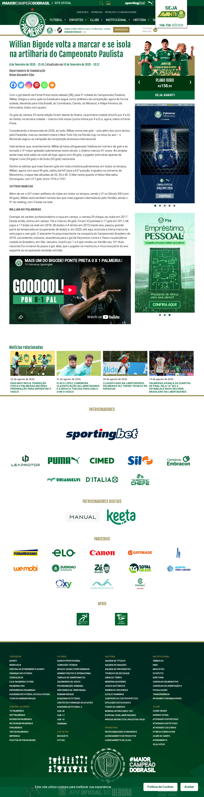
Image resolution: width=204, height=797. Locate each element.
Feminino (62, 724)
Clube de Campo (161, 736)
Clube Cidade (160, 711)
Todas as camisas (115, 707)
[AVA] (102, 584)
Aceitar (189, 786)
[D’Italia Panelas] (102, 479)
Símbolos (158, 661)
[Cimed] (102, 460)
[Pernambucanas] (25, 553)
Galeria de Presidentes (118, 669)
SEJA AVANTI (165, 95)
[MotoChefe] (140, 479)
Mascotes (158, 669)
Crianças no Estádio (20, 673)
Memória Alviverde (115, 682)
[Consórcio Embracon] (178, 460)
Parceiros (82, 12)
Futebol (56, 20)
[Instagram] (28, 85)
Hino (155, 665)
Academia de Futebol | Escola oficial (29, 694)
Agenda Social (161, 715)
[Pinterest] (36, 85)
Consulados (16, 678)
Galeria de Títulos (115, 661)
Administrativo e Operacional (74, 673)
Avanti (13, 661)
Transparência (161, 694)
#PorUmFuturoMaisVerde (120, 12)
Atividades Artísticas (165, 723)
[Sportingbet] (102, 434)
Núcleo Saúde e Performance (73, 669)
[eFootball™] (140, 584)
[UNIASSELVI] (64, 479)
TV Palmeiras (16, 711)
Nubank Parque (65, 694)
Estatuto (158, 673)
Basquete (62, 736)
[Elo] (64, 553)
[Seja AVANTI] (171, 11)
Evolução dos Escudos (118, 703)
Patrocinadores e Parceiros (121, 732)
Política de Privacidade (22, 740)
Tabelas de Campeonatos (71, 678)
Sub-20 (61, 711)
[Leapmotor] (25, 460)
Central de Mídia (19, 706)
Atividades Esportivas (165, 719)
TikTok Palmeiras (18, 732)
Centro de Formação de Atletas (75, 703)
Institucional (161, 656)
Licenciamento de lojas (118, 740)
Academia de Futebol (68, 698)
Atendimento (160, 740)
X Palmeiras (15, 728)
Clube (94, 20)
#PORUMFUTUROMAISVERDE (167, 698)
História (139, 20)
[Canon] (102, 553)
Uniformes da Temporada (71, 690)
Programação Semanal (70, 686)
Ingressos (121, 29)
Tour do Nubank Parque (22, 698)
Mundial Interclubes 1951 (119, 711)
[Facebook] (13, 85)
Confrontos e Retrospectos (121, 698)
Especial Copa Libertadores (120, 715)
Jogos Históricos (115, 686)
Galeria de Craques (116, 665)
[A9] (178, 553)
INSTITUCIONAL (116, 20)
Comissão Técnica (67, 665)
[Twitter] (21, 85)
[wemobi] (25, 568)
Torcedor (15, 656)
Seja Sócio (159, 744)
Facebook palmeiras (20, 719)
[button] (155, 206)
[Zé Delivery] (102, 568)
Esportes (76, 20)
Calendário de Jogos (68, 682)
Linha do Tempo (113, 678)
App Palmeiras (17, 715)
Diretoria (158, 678)
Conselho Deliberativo (165, 682)
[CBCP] (121, 619)
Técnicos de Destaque (117, 673)
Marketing (111, 727)
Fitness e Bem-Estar (164, 732)
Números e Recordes (116, 690)
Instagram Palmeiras (21, 723)
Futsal (61, 740)
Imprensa (96, 12)
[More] (52, 85)
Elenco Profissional (68, 661)
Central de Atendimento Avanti (26, 669)
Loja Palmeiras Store (21, 682)
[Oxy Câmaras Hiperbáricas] (64, 584)
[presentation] (139, 82)
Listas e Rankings (114, 694)
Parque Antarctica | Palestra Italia (125, 719)
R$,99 (165, 83)
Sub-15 (61, 719)
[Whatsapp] (44, 85)
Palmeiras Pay (17, 686)
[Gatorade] (140, 553)
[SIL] (140, 460)
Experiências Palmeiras (22, 690)
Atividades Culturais (164, 728)
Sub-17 (61, 715)
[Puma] (64, 460)
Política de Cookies (160, 786)
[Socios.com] (64, 568)
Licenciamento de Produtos (120, 736)
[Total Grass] (140, 568)
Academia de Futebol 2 (69, 707)
